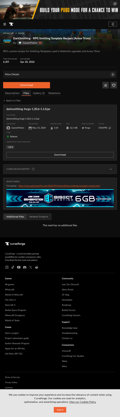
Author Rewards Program (17, 343)
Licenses (9, 388)
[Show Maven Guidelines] (111, 169)
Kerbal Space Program (15, 310)
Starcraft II (10, 305)
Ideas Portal (67, 290)
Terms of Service (12, 377)
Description (12, 93)
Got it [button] (60, 410)
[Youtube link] (19, 267)
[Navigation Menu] (4, 24)
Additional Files (15, 216)
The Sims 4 (10, 300)
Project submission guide (17, 338)
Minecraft (8, 33)
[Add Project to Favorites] (105, 85)
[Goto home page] (11, 24)
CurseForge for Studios (73, 356)
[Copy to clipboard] (110, 128)
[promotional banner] (60, 9)
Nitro (64, 366)
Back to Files (13, 100)
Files (26, 93)
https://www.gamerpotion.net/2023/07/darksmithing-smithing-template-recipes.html (59, 186)
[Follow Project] (114, 85)
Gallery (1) (39, 93)
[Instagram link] (7, 267)
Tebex (64, 361)
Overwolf (66, 351)
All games (9, 284)
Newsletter (67, 300)
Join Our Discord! (70, 284)
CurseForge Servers (71, 315)
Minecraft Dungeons (15, 315)
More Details (12, 74)
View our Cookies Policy (82, 402)
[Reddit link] (36, 267)
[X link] (30, 267)
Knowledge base (70, 328)
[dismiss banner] (115, 4)
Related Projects (39, 216)
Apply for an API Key (15, 349)
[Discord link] (25, 267)
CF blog (65, 295)
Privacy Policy (11, 383)
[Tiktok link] (13, 267)
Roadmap (66, 305)
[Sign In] (112, 24)
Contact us (67, 338)
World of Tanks (12, 320)
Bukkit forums (68, 310)
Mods (21, 33)
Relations (54, 93)
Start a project (12, 333)
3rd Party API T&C (14, 354)
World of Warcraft (14, 295)
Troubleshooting (69, 333)
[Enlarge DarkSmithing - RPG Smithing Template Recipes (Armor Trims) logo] (7, 41)
